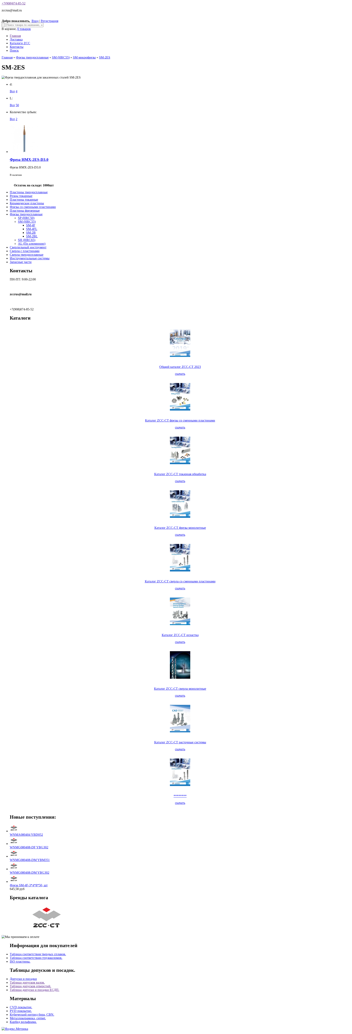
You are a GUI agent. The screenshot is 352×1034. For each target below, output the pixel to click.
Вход (35, 21)
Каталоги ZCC (20, 43)
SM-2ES (104, 57)
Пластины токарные (24, 199)
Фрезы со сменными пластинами (33, 207)
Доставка (16, 39)
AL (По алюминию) (31, 243)
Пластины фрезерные (25, 210)
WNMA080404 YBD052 (26, 834)
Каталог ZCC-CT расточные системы (180, 742)
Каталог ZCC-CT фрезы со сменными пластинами (180, 420)
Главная (15, 36)
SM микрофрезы (84, 57)
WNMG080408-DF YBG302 (29, 847)
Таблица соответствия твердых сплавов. (38, 954)
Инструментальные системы (30, 258)
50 (17, 105)
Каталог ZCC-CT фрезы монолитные (180, 527)
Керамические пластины (27, 203)
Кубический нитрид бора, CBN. (32, 1014)
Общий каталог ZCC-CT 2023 (180, 367)
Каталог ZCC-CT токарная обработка (180, 474)
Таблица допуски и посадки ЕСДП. (34, 990)
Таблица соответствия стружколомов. (36, 958)
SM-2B (31, 232)
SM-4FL (31, 229)
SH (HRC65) (26, 240)
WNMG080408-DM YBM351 (30, 860)
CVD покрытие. (21, 1007)
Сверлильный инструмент (28, 247)
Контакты (16, 47)
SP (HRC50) (26, 218)
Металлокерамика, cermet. (28, 1018)
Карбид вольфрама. (23, 1022)
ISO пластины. (20, 961)
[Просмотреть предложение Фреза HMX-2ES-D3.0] (24, 151)
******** (180, 796)
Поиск (14, 50)
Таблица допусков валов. (27, 982)
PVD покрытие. (21, 1011)
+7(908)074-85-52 (13, 3)
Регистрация (49, 21)
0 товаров (24, 29)
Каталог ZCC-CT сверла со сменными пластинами (180, 581)
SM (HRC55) (61, 57)
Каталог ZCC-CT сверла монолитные (180, 688)
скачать (180, 373)
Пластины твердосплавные (29, 192)
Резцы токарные (21, 196)
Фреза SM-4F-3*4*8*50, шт (29, 885)
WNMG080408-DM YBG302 (29, 872)
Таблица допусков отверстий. (30, 986)
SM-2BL (32, 236)
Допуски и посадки (23, 979)
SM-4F (30, 225)
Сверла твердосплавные (26, 254)
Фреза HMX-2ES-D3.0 (29, 159)
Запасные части (21, 262)
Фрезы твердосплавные (32, 57)
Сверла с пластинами (25, 251)
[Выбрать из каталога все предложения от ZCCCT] (47, 930)
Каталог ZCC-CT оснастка (180, 635)
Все (12, 91)
